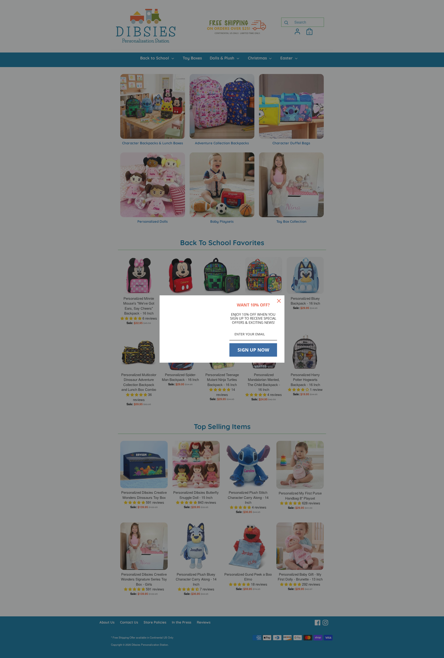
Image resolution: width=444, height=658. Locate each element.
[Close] (278, 300)
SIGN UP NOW (253, 350)
